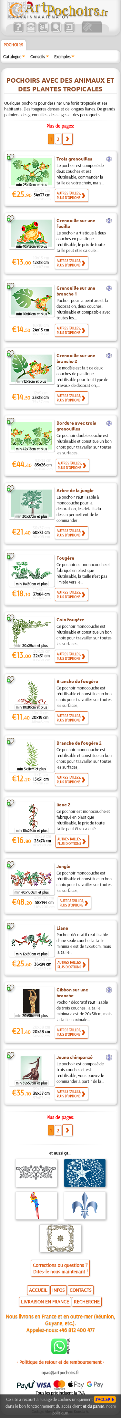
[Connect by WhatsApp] (60, 1352)
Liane (62, 928)
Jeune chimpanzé (74, 1057)
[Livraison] (43, 31)
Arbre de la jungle (75, 490)
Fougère (65, 558)
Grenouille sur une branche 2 (75, 358)
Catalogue (12, 56)
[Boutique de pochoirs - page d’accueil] (57, 18)
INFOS (58, 1290)
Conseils (37, 56)
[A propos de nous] (18, 31)
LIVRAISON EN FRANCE (45, 1301)
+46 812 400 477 (77, 1329)
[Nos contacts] (31, 31)
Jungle (63, 866)
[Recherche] (56, 31)
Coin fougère (70, 619)
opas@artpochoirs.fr (60, 1372)
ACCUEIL (38, 1290)
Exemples (62, 56)
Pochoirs (13, 44)
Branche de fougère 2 (79, 743)
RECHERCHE (87, 1301)
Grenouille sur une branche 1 (75, 290)
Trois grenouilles (74, 158)
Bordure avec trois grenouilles (76, 425)
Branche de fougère (77, 681)
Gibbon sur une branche (72, 992)
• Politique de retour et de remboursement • (60, 1362)
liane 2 (63, 804)
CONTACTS (81, 1290)
